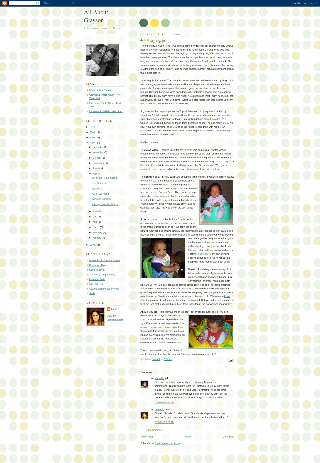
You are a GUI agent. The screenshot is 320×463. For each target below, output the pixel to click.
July (95, 173)
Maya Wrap (186, 150)
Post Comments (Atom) (167, 443)
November (98, 152)
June (95, 211)
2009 (93, 132)
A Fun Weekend (100, 193)
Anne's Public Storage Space (104, 260)
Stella (92, 293)
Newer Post (146, 436)
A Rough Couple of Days (105, 204)
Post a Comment (153, 430)
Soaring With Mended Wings (104, 288)
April (95, 221)
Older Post (228, 436)
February (98, 232)
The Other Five (100, 183)
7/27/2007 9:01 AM (164, 422)
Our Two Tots (96, 284)
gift (166, 311)
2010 (93, 127)
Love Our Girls (97, 279)
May (95, 216)
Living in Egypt (96, 269)
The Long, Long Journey (102, 274)
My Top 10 (97, 188)
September (99, 163)
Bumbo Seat (150, 180)
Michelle (159, 378)
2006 (93, 244)
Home (188, 436)
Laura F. (159, 409)
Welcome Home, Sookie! (105, 177)
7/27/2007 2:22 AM (164, 402)
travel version (200, 254)
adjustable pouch (149, 169)
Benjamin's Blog (97, 265)
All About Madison (101, 199)
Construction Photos (100, 90)
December (98, 147)
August (97, 168)
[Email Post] (230, 360)
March (96, 227)
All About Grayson (96, 16)
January (97, 237)
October (97, 157)
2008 (93, 137)
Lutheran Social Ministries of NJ (106, 111)
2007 (93, 143)
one (171, 223)
